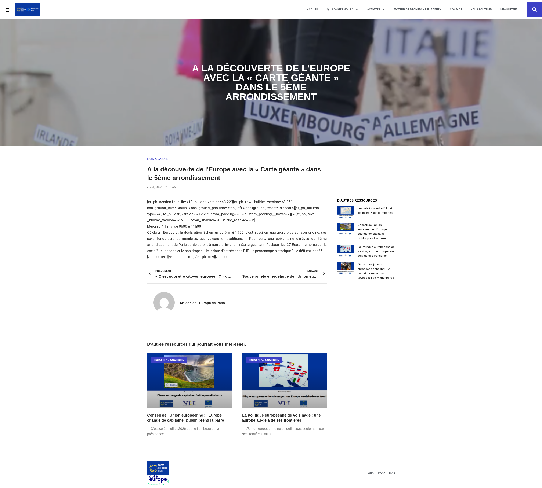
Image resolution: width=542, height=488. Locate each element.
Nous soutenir (481, 9)
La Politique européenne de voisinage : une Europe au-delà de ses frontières (376, 251)
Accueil (312, 9)
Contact (456, 9)
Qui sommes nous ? (340, 9)
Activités (373, 9)
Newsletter (509, 9)
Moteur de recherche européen (417, 9)
